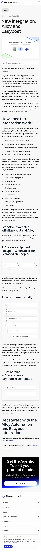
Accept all (8, 546)
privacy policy (12, 542)
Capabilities (6, 507)
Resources (5, 526)
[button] (38, 2)
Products (5, 512)
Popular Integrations (9, 517)
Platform (5, 503)
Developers (6, 521)
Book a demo (20, 483)
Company (5, 531)
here (12, 441)
